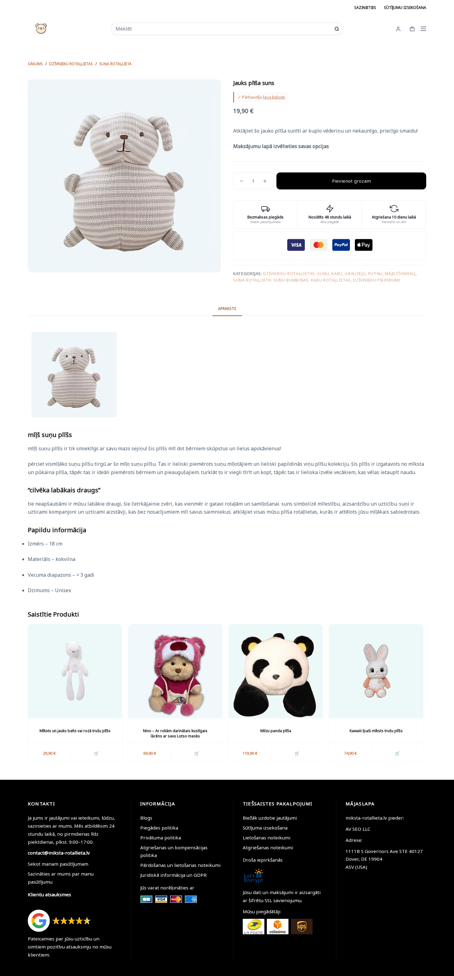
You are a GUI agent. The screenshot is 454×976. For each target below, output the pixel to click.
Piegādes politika (159, 828)
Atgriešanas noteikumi (268, 847)
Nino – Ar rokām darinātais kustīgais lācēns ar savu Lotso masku (175, 733)
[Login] (398, 29)
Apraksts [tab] (227, 308)
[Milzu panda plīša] (276, 671)
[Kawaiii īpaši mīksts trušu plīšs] (376, 671)
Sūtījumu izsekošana (405, 7)
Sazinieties (365, 7)
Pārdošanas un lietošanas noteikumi (180, 865)
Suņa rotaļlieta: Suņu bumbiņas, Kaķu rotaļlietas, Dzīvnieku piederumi (316, 280)
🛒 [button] (96, 753)
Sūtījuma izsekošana (265, 828)
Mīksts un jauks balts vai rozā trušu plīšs (75, 730)
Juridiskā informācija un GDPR (173, 875)
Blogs (146, 818)
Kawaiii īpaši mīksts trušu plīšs (376, 730)
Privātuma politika (160, 837)
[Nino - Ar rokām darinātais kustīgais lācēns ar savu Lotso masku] (175, 671)
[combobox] (223, 28)
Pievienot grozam (351, 181)
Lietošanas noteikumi (266, 837)
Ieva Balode (274, 97)
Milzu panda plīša (275, 730)
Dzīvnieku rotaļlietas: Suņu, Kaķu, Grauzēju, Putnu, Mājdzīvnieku (339, 273)
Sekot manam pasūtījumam (58, 864)
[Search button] (337, 29)
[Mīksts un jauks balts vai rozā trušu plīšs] (75, 671)
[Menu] (423, 29)
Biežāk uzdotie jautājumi (270, 818)
